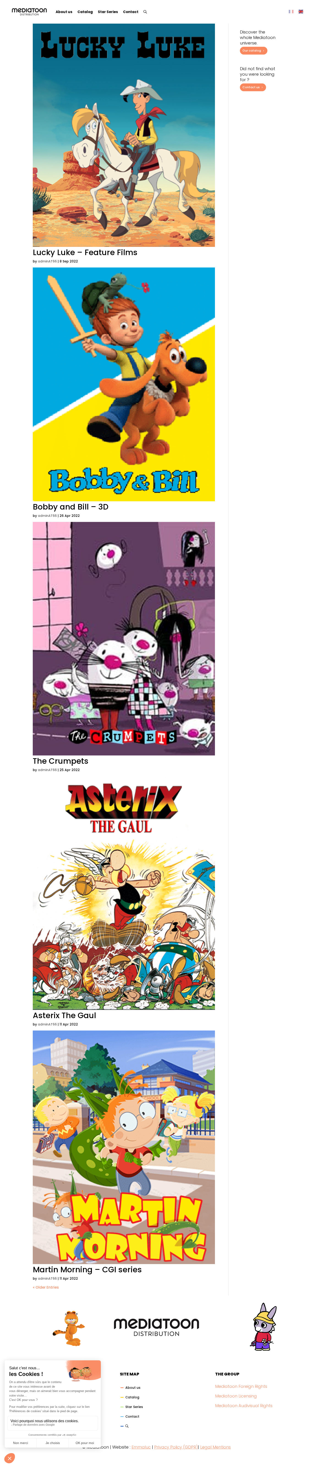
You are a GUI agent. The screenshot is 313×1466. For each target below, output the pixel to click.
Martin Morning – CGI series (87, 1269)
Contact (130, 11)
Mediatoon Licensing (236, 1396)
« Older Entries (46, 1287)
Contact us (251, 87)
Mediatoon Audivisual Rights (243, 1405)
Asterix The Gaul (64, 1015)
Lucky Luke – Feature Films (85, 252)
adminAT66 (47, 261)
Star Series (108, 11)
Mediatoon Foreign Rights (241, 1386)
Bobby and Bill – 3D (70, 506)
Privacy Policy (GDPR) (176, 1447)
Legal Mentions (215, 1447)
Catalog (85, 11)
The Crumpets (60, 760)
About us (64, 11)
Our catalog (251, 50)
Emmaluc (141, 1447)
